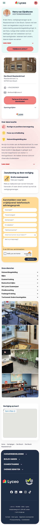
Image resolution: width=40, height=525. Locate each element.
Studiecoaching (20, 290)
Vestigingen (10, 444)
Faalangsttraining (20, 294)
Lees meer (7, 43)
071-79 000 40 (20, 512)
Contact (7, 517)
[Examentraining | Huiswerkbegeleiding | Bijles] (20, 3)
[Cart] (36, 3)
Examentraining (20, 279)
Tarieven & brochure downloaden (20, 100)
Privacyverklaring (15, 519)
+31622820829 (13, 87)
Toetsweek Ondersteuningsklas (20, 297)
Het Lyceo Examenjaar (20, 286)
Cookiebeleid (25, 519)
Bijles (20, 276)
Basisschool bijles (20, 283)
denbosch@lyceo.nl (14, 92)
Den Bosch (17, 150)
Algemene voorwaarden (26, 517)
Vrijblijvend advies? (20, 49)
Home (3, 444)
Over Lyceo (14, 517)
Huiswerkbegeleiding (20, 272)
